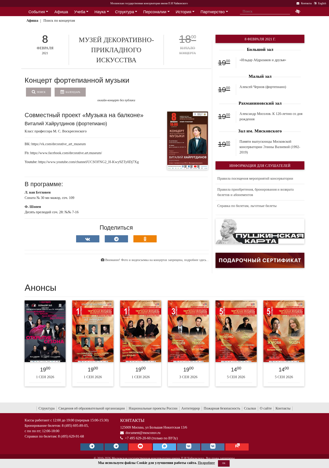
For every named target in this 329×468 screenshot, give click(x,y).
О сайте (266, 408)
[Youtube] (140, 447)
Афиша (32, 20)
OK (223, 463)
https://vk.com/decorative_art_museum (58, 144)
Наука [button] (100, 12)
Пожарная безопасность (222, 408)
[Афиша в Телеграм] (237, 447)
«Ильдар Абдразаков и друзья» (262, 60)
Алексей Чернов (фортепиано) (262, 87)
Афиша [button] (61, 12)
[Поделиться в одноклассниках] (145, 238)
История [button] (183, 12)
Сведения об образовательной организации (91, 408)
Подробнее (206, 463)
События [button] (36, 12)
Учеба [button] (79, 12)
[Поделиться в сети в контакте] (87, 238)
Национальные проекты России (153, 408)
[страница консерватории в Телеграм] (92, 447)
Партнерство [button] (213, 12)
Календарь (72, 92)
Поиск (40, 92)
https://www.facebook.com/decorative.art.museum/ (66, 153)
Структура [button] (124, 12)
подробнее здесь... (196, 260)
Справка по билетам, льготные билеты (247, 206)
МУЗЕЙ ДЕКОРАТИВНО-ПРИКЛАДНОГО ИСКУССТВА (116, 50)
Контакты (283, 408)
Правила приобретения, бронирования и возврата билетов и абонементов (255, 192)
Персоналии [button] (154, 12)
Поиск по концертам (59, 20)
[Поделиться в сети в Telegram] (116, 238)
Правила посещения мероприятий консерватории (255, 178)
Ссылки (250, 408)
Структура (46, 408)
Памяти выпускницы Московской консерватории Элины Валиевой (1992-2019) (269, 147)
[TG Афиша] (116, 447)
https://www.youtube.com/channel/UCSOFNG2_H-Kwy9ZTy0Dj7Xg (88, 162)
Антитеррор (190, 408)
